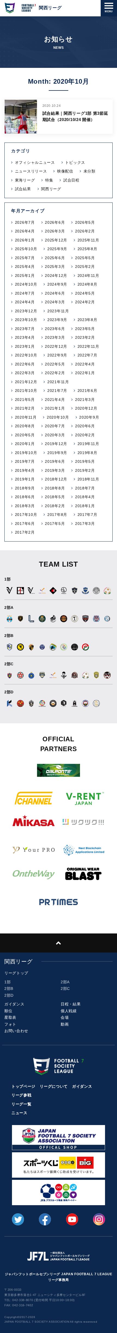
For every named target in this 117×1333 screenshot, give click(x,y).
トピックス (75, 162)
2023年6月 (55, 329)
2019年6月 (55, 461)
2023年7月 (25, 329)
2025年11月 (88, 240)
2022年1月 (85, 373)
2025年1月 (25, 275)
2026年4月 (25, 231)
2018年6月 (25, 497)
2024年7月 (25, 293)
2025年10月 (26, 249)
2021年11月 (58, 382)
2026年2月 (85, 231)
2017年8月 (57, 514)
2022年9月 (57, 355)
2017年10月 (26, 514)
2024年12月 (56, 275)
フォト (10, 1024)
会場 (65, 1017)
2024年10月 (26, 284)
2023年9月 (57, 320)
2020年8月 (25, 426)
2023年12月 (26, 311)
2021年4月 (55, 399)
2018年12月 (56, 479)
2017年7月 (87, 514)
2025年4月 (25, 266)
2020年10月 (58, 417)
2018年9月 (25, 488)
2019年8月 (87, 453)
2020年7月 (55, 426)
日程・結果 (71, 1004)
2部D (9, 995)
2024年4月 (25, 302)
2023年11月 (58, 311)
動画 (65, 1024)
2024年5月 (85, 293)
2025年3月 (55, 266)
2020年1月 (25, 444)
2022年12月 (56, 346)
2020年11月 (26, 417)
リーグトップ (16, 973)
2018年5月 (55, 497)
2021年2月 (25, 408)
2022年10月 (26, 355)
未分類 (90, 171)
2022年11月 (88, 346)
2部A (65, 982)
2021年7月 (57, 390)
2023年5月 (85, 329)
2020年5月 (25, 435)
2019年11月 (88, 444)
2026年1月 (25, 240)
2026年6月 (55, 222)
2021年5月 (25, 399)
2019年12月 (56, 444)
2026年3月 (55, 231)
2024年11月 (88, 275)
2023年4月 (25, 337)
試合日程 (71, 180)
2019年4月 (25, 470)
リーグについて (54, 1086)
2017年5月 (55, 523)
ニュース (19, 1113)
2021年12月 (26, 382)
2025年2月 (85, 266)
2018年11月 (88, 479)
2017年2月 (25, 532)
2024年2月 (85, 302)
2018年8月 (55, 488)
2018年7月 (85, 488)
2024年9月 (57, 284)
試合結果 (23, 189)
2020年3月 (55, 435)
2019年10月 (26, 453)
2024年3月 (55, 302)
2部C (65, 988)
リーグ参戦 (21, 1095)
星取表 (10, 1017)
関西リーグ (51, 189)
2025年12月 (56, 240)
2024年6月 (55, 293)
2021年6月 (87, 390)
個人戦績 (69, 1011)
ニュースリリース (31, 171)
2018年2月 (55, 506)
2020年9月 (89, 417)
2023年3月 (55, 337)
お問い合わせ (16, 1031)
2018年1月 (85, 506)
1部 (7, 982)
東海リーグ (25, 180)
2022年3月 (25, 373)
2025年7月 (25, 258)
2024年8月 (87, 284)
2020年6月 (85, 426)
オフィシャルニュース (35, 162)
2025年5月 (85, 258)
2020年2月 (85, 435)
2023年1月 (25, 346)
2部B (8, 988)
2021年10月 (26, 390)
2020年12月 (86, 408)
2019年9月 (57, 453)
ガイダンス (14, 1004)
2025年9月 (57, 249)
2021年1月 (55, 408)
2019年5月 (85, 461)
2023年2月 (85, 337)
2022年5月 (55, 364)
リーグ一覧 (21, 1104)
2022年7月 (87, 355)
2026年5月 (85, 222)
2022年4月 (85, 364)
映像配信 (65, 171)
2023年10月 (26, 320)
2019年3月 (55, 470)
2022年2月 (55, 373)
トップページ (23, 1086)
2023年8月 (87, 320)
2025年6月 (55, 258)
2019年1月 (25, 479)
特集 (49, 180)
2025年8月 (87, 249)
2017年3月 (85, 523)
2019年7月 (25, 461)
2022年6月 (25, 364)
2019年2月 (85, 470)
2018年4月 (85, 497)
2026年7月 (25, 222)
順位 (8, 1011)
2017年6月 (25, 523)
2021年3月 (85, 399)
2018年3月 (25, 506)
